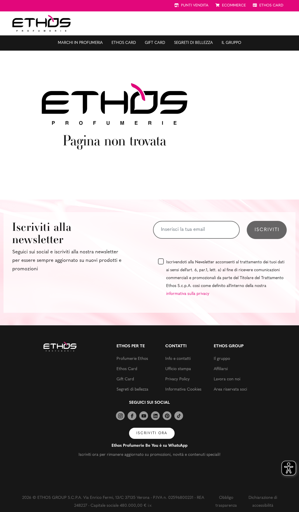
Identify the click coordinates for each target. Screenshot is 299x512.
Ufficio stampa (178, 369)
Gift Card (155, 43)
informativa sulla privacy (187, 294)
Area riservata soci (230, 389)
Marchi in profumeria (80, 43)
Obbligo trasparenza (226, 502)
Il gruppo (231, 43)
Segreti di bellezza (193, 43)
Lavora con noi (227, 379)
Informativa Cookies (183, 389)
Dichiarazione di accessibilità (262, 502)
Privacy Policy (177, 379)
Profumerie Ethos (132, 359)
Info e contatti (178, 359)
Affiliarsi (221, 369)
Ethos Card (124, 43)
